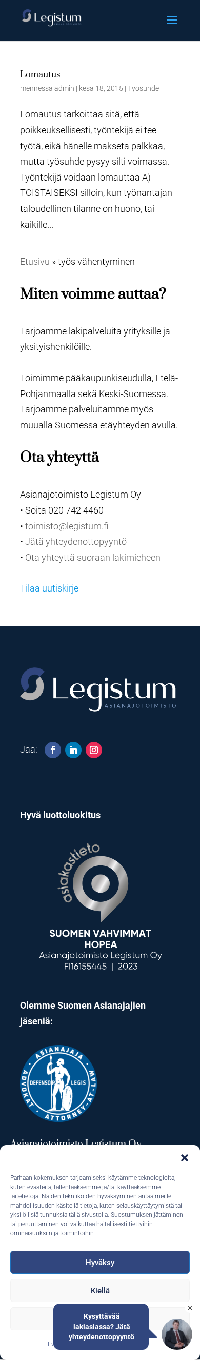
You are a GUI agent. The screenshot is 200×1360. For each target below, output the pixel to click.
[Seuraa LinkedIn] (73, 750)
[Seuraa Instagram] (94, 750)
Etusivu (35, 261)
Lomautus (40, 75)
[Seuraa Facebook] (53, 750)
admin (64, 88)
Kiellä (100, 1290)
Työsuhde (143, 88)
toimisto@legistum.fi (67, 526)
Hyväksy (100, 1262)
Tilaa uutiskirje (49, 588)
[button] (184, 1158)
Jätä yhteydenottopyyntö (76, 541)
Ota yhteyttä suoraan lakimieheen (93, 557)
